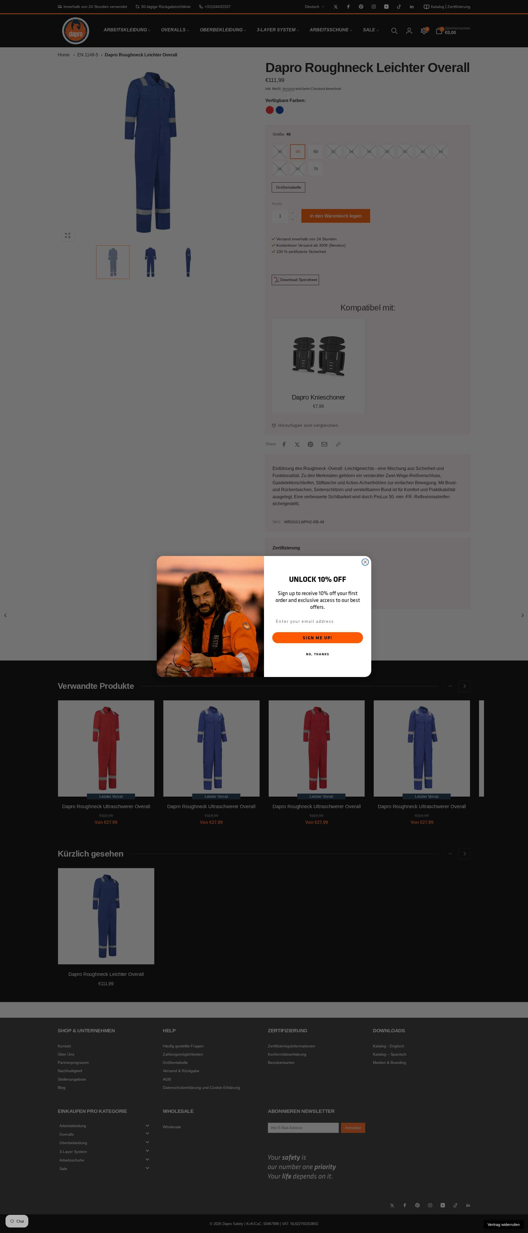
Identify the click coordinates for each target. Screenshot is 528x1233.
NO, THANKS (317, 654)
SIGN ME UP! (317, 638)
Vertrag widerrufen (504, 1224)
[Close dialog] (365, 562)
